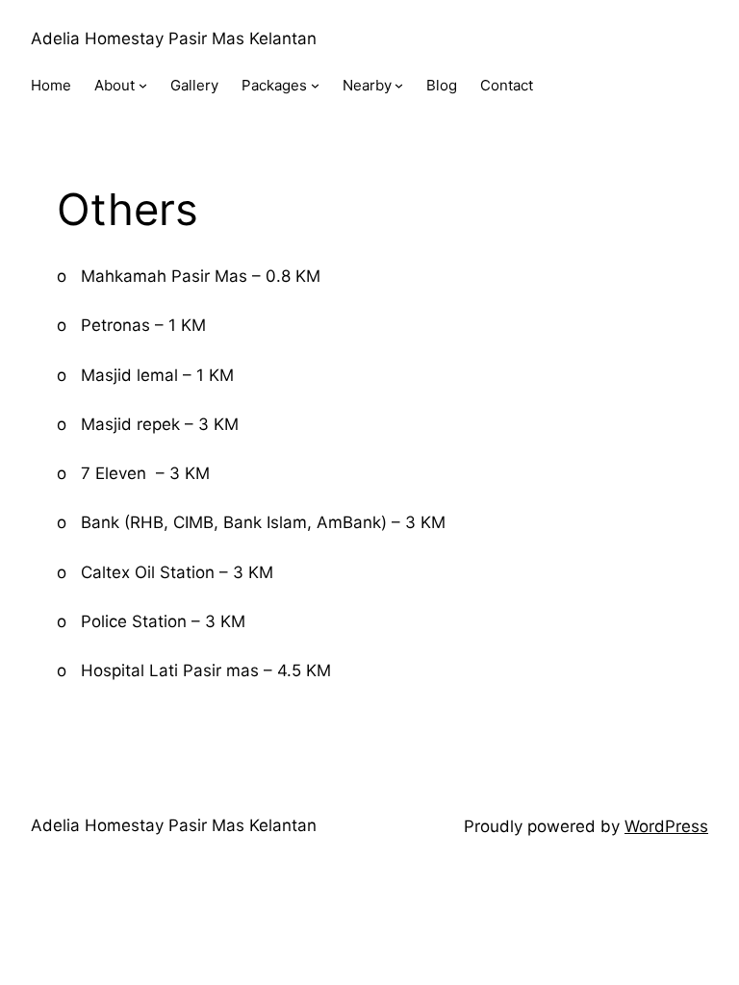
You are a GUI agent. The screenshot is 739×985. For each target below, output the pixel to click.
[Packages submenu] (315, 85)
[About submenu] (143, 85)
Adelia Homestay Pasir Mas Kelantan (174, 38)
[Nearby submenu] (399, 85)
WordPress (666, 826)
